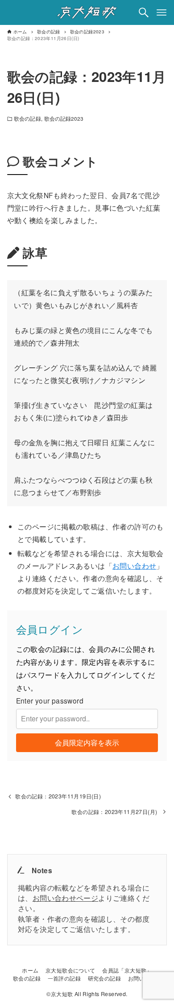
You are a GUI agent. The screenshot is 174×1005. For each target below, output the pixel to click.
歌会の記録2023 (64, 118)
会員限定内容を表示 (87, 742)
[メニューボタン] (161, 12)
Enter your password (49, 700)
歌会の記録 (27, 118)
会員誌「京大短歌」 (127, 970)
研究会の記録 (104, 978)
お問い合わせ (134, 565)
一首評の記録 (64, 978)
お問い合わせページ (66, 898)
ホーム (30, 970)
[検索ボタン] (144, 12)
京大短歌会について (70, 970)
